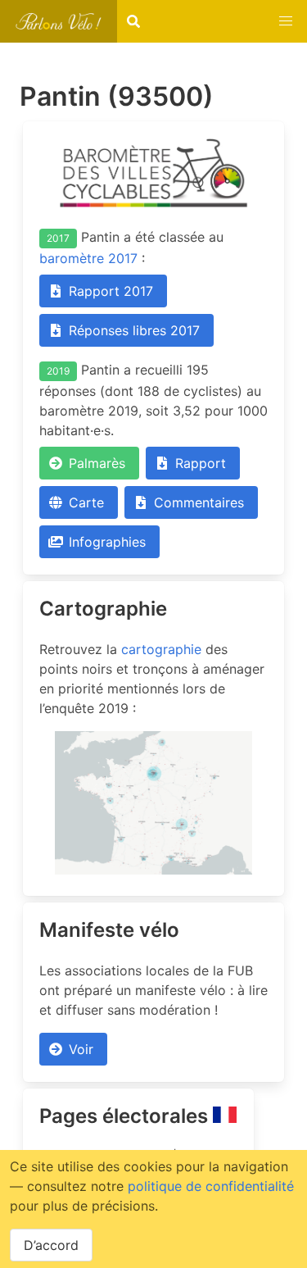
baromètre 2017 (88, 258)
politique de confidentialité (211, 1186)
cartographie (161, 649)
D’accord (51, 1245)
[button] (285, 21)
